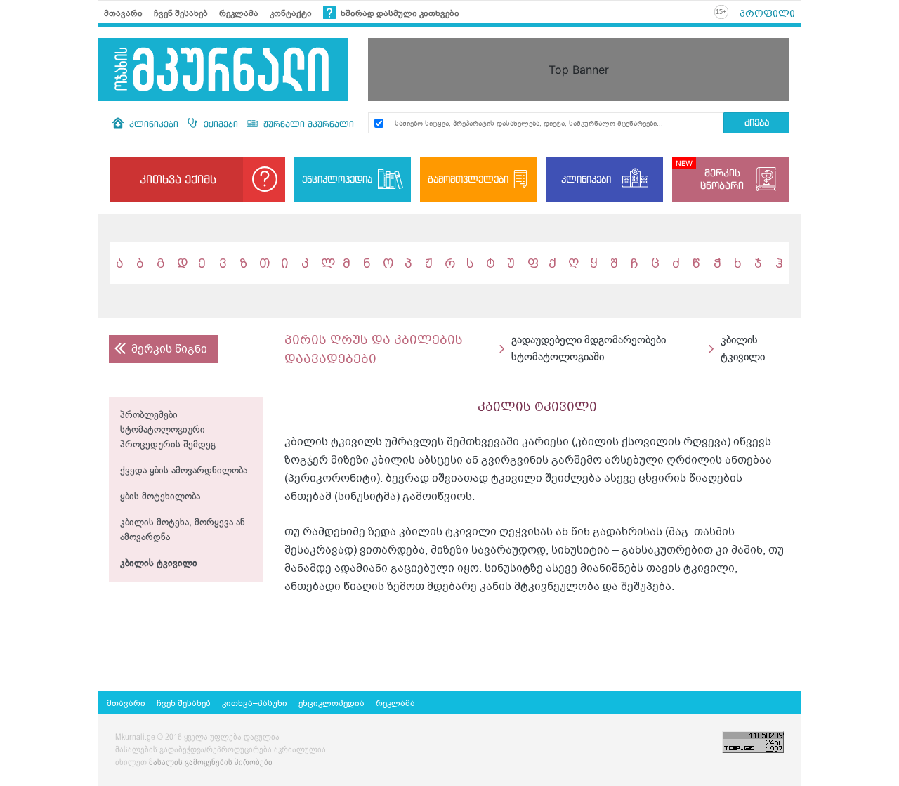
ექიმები (221, 124)
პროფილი (767, 13)
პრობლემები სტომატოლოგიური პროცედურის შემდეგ (168, 430)
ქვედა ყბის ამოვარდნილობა (183, 471)
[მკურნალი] (223, 69)
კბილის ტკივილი (158, 563)
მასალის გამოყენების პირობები (211, 763)
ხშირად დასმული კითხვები (399, 13)
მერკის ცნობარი (722, 178)
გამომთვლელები (468, 179)
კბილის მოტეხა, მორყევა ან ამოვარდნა (182, 530)
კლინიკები (153, 124)
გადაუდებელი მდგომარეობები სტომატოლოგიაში (588, 348)
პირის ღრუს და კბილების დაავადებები (373, 349)
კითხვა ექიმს (178, 179)
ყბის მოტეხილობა (160, 497)
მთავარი (123, 13)
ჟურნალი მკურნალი (307, 124)
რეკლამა (238, 13)
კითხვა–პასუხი (254, 703)
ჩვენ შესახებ (181, 13)
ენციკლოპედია (337, 179)
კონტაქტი (291, 13)
